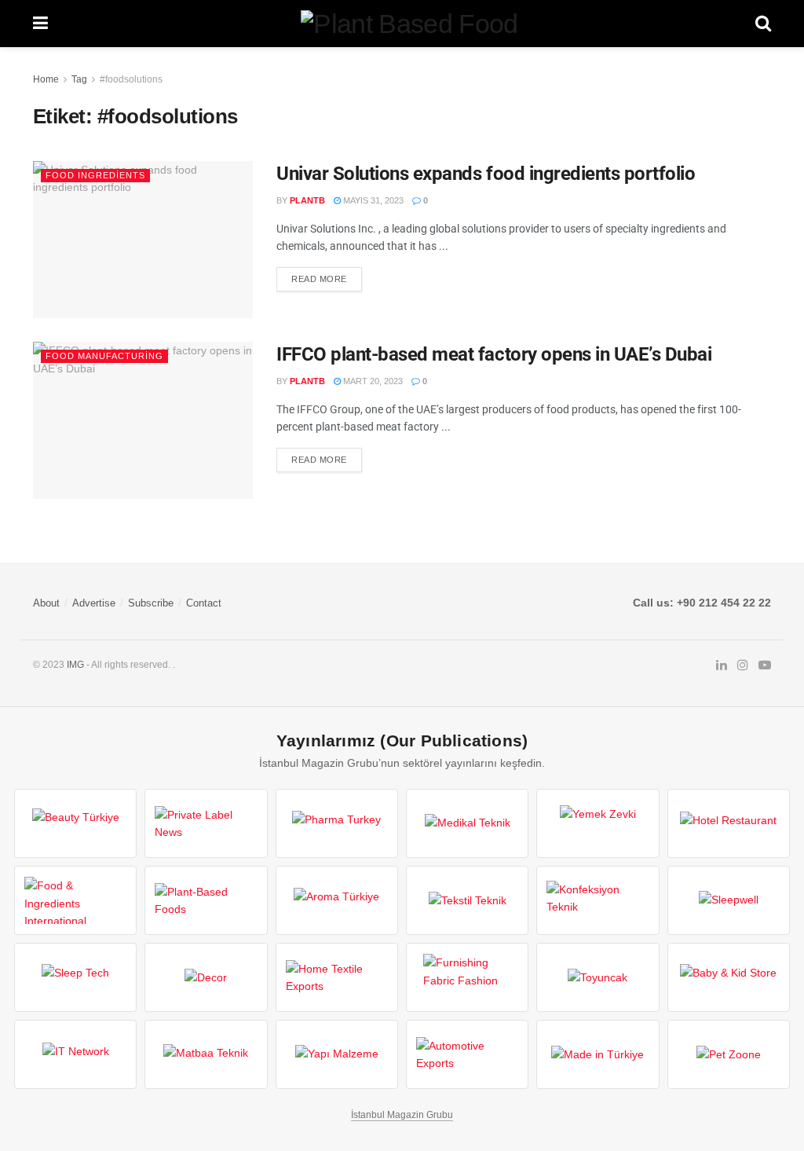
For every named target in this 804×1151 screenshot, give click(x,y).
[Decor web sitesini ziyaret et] (205, 977)
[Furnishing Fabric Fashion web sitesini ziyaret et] (467, 977)
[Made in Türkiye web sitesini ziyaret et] (597, 1054)
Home (46, 79)
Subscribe (151, 603)
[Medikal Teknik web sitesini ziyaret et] (467, 823)
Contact (203, 603)
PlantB (307, 200)
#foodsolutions (131, 79)
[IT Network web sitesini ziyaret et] (75, 1054)
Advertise (93, 603)
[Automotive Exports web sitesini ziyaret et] (467, 1054)
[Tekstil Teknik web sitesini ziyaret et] (467, 900)
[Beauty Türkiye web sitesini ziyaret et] (75, 823)
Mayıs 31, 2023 (372, 200)
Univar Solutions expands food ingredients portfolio (486, 174)
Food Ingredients (95, 175)
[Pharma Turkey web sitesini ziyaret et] (337, 823)
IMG (75, 664)
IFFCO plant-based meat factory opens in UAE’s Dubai (494, 354)
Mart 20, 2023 (372, 381)
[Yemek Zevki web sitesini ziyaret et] (597, 823)
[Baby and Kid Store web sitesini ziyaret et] (728, 977)
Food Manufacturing (104, 356)
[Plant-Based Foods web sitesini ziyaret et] (205, 900)
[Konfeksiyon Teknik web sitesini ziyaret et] (597, 900)
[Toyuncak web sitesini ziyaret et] (597, 977)
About (46, 603)
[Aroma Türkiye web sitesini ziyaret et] (337, 900)
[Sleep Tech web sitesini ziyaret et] (75, 977)
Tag (79, 79)
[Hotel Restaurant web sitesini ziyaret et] (728, 823)
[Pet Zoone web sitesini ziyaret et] (728, 1054)
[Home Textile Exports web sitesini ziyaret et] (337, 977)
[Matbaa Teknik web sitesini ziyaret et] (205, 1054)
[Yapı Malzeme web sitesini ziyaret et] (337, 1054)
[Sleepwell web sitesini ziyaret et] (728, 900)
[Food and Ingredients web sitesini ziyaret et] (75, 900)
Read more (319, 279)
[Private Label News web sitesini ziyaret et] (205, 823)
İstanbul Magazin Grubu (402, 1114)
